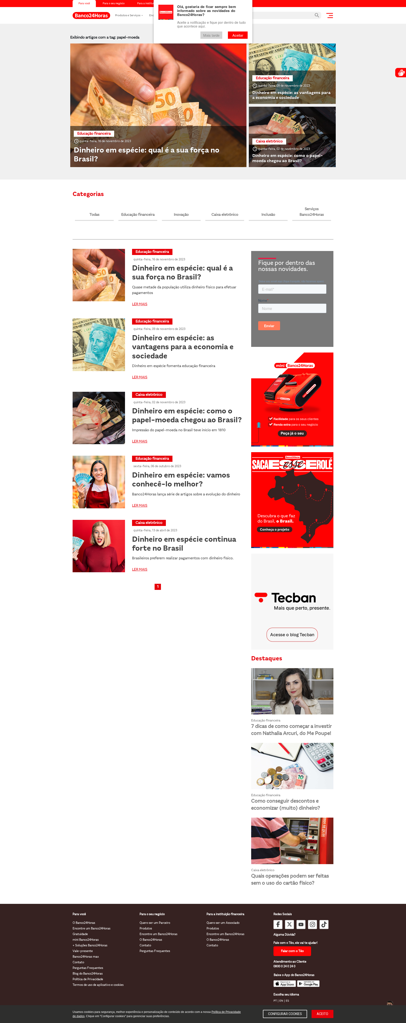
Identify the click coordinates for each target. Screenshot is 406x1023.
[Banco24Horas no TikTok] (324, 924)
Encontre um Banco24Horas (91, 928)
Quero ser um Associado (223, 923)
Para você (84, 3)
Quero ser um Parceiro (155, 923)
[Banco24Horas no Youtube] (301, 924)
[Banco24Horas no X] (289, 924)
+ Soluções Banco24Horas (90, 945)
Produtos (146, 928)
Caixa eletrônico (224, 215)
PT (275, 1000)
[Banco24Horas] (91, 15)
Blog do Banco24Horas (88, 973)
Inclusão (268, 215)
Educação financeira (138, 215)
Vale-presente (83, 951)
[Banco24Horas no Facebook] (277, 924)
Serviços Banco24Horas (312, 212)
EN (281, 1000)
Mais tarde (211, 35)
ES (287, 1000)
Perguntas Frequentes (88, 968)
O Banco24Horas (84, 923)
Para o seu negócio (114, 3)
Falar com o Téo (292, 951)
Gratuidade (80, 934)
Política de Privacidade (88, 979)
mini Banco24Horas (86, 939)
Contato (78, 962)
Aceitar (237, 35)
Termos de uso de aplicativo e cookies (98, 985)
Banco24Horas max (86, 956)
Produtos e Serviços (127, 15)
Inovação (181, 215)
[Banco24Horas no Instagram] (312, 924)
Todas (94, 215)
